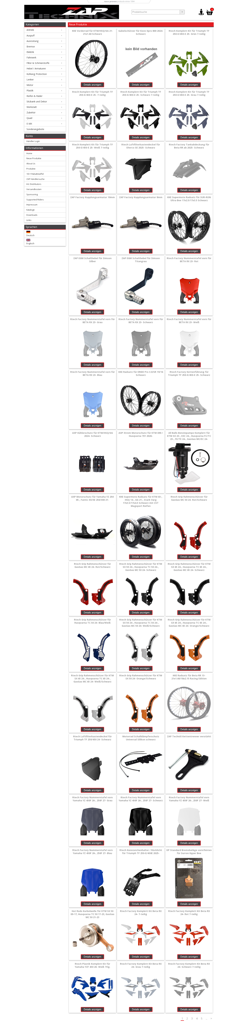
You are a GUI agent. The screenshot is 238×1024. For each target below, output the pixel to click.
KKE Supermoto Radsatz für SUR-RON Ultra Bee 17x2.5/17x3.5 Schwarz (189, 199)
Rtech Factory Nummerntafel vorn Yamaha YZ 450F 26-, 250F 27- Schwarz (141, 799)
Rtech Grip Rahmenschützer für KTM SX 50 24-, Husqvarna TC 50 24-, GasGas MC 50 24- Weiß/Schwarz (140, 622)
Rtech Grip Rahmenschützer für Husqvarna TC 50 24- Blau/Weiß (92, 621)
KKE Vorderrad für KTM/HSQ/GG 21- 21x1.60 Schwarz (92, 32)
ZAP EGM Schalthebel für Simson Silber (92, 260)
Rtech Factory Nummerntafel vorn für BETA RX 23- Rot (189, 260)
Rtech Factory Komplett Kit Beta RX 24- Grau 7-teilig (141, 965)
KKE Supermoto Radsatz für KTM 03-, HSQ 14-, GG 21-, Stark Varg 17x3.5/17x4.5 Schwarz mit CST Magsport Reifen (140, 501)
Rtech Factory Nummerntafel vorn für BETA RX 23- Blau (92, 373)
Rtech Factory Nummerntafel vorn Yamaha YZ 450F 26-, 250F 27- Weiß (189, 799)
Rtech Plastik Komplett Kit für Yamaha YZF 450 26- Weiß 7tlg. (92, 965)
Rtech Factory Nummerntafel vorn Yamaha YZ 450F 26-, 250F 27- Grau (92, 799)
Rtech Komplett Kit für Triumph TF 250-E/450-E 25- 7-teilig (92, 93)
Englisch (30, 243)
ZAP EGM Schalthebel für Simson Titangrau (141, 260)
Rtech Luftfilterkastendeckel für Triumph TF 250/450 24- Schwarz (92, 738)
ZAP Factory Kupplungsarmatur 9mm (140, 197)
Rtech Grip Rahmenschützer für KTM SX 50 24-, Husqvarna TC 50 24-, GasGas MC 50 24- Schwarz (140, 567)
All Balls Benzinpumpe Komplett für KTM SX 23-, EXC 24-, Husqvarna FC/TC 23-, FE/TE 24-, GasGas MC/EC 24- (189, 436)
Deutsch (30, 235)
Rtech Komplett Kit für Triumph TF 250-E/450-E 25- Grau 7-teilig (189, 93)
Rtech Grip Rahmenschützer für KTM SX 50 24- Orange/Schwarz (140, 677)
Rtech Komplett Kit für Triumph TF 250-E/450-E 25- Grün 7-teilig (189, 32)
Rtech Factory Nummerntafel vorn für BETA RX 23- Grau (92, 321)
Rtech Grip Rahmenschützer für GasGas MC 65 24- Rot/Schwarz (92, 565)
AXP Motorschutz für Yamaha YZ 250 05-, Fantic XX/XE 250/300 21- (92, 498)
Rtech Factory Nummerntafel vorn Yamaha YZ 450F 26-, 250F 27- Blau (92, 852)
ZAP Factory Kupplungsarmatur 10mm (92, 197)
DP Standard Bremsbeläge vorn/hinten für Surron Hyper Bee (189, 852)
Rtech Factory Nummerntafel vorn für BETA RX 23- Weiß (189, 321)
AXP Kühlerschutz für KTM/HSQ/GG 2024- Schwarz (92, 434)
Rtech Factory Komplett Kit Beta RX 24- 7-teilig (141, 913)
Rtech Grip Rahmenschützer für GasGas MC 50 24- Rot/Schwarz (189, 498)
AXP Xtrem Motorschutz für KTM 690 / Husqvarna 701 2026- (141, 434)
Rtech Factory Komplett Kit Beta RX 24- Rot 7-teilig (189, 913)
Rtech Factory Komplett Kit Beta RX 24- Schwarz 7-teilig (189, 965)
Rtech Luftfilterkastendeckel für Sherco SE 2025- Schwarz (140, 146)
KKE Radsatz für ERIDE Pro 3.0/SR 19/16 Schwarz (140, 373)
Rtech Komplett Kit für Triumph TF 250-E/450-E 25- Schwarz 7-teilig (140, 93)
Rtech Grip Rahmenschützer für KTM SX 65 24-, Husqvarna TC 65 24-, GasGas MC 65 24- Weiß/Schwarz (92, 678)
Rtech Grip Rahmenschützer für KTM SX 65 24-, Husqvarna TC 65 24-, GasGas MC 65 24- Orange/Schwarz (189, 622)
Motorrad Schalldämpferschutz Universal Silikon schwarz (140, 738)
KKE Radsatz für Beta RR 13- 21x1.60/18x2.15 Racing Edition (189, 677)
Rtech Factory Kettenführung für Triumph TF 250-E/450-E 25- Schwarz (189, 373)
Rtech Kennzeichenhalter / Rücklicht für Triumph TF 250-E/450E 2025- (140, 852)
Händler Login (33, 141)
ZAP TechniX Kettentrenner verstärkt (189, 736)
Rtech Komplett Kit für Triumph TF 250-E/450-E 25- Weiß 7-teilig (92, 146)
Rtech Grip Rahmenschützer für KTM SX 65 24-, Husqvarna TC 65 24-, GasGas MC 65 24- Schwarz (189, 567)
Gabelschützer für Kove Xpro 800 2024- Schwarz (140, 32)
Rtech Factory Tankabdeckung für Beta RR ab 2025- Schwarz (189, 146)
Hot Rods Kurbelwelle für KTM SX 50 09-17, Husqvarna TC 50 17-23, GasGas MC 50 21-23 (92, 914)
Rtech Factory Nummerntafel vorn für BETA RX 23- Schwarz (141, 321)
